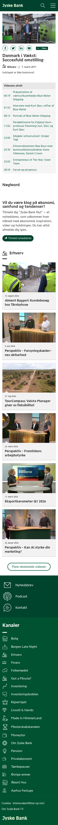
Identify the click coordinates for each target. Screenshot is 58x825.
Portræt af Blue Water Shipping (31, 116)
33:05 (7, 161)
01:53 (7, 107)
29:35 (7, 149)
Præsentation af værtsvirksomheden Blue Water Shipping (32, 95)
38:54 (7, 169)
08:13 (7, 116)
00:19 (7, 95)
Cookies (6, 803)
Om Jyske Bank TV (13, 809)
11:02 (7, 126)
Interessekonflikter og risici (28, 803)
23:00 (7, 138)
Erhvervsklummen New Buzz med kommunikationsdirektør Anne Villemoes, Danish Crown (33, 149)
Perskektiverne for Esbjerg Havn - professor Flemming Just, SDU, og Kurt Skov (33, 126)
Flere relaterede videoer (29, 567)
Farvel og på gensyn (25, 169)
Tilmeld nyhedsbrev (19, 238)
